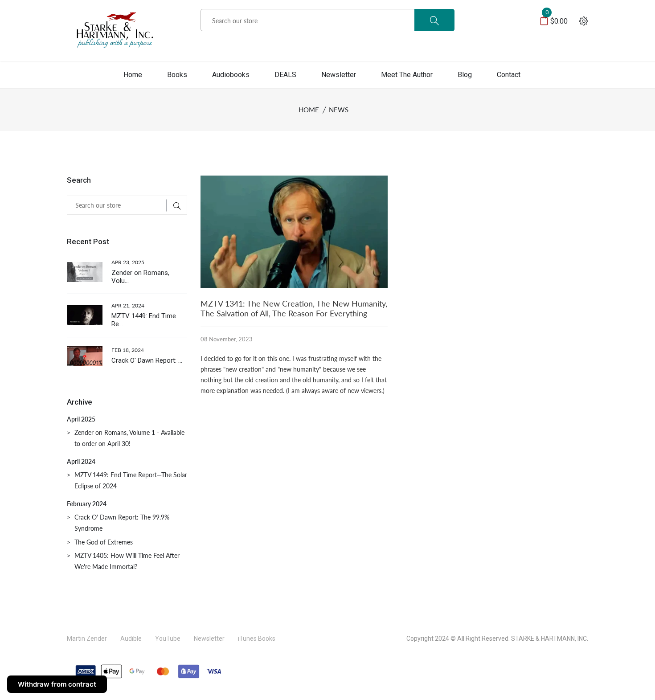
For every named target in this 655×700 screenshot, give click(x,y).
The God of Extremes (103, 542)
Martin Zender (87, 638)
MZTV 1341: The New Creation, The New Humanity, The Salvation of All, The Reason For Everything (294, 308)
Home (132, 74)
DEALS (285, 74)
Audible (131, 638)
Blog (465, 74)
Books (177, 74)
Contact (508, 74)
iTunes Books (256, 638)
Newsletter (338, 74)
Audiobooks (231, 74)
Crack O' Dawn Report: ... (146, 360)
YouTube (167, 638)
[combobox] (327, 20)
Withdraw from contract (57, 684)
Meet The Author (407, 74)
